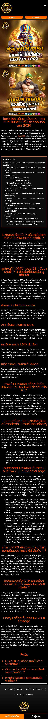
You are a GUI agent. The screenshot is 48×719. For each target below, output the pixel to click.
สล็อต (19, 689)
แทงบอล (39, 689)
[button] (45, 4)
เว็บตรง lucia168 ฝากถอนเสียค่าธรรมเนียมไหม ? (25, 670)
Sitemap (29, 694)
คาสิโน (28, 689)
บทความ (18, 694)
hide (13, 159)
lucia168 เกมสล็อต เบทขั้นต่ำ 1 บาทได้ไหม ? (23, 662)
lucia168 (21, 136)
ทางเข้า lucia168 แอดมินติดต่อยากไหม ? (23, 679)
